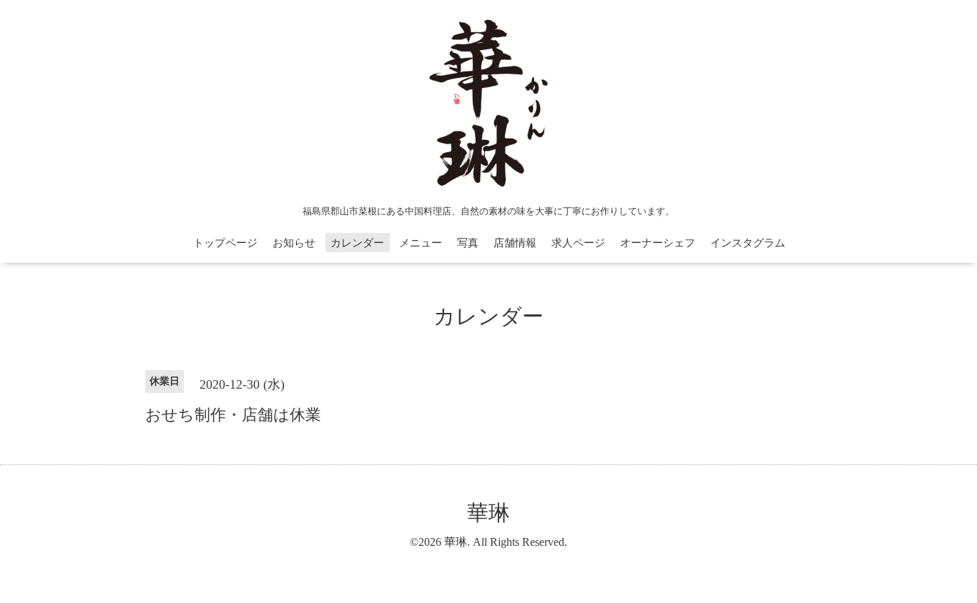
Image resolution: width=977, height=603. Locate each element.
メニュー (420, 243)
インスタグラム (747, 243)
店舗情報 (515, 243)
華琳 (488, 512)
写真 (467, 243)
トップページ (225, 243)
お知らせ (294, 243)
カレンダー (357, 243)
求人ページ (578, 243)
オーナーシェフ (657, 243)
